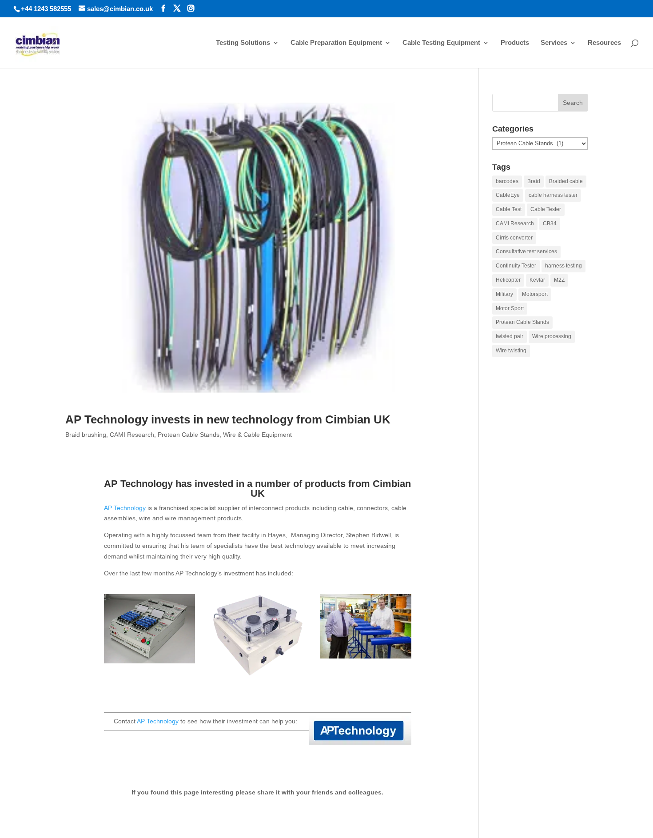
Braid (533, 181)
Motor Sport (510, 308)
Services (554, 43)
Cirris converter (514, 238)
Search (573, 102)
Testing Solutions (243, 43)
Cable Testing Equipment (441, 43)
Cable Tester (545, 209)
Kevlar (537, 280)
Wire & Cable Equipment (257, 434)
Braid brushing (85, 434)
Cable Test (509, 209)
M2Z (559, 280)
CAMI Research (132, 434)
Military (504, 294)
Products (515, 43)
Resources (604, 43)
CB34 (550, 223)
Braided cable (566, 181)
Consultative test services (526, 251)
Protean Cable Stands (188, 434)
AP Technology (125, 507)
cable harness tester (553, 195)
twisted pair (509, 336)
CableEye (508, 195)
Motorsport (535, 294)
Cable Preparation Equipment (336, 43)
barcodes (507, 181)
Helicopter (508, 280)
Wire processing (551, 336)
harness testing (563, 266)
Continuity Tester (516, 266)
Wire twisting (511, 350)
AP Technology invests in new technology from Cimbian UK (227, 419)
